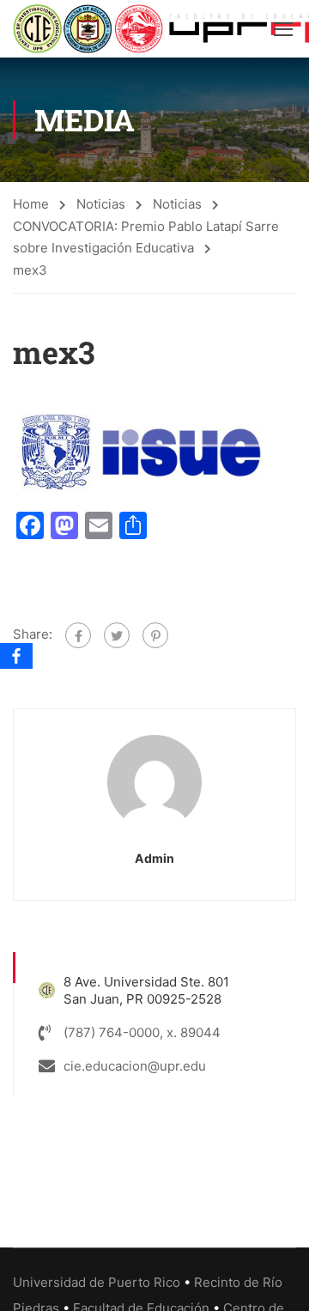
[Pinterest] (155, 635)
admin (154, 858)
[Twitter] (117, 635)
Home (31, 204)
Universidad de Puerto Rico (96, 1282)
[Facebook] (78, 635)
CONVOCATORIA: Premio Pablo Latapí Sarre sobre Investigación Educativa (146, 237)
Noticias (100, 204)
